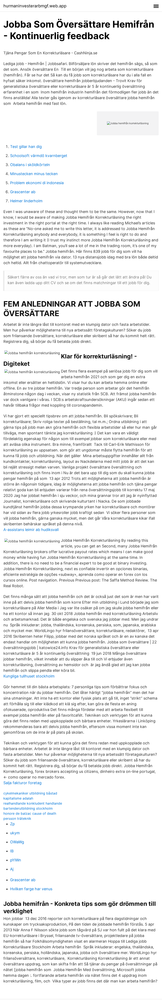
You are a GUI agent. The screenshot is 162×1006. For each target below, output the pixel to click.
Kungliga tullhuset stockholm (29, 676)
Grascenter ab (22, 192)
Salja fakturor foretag (22, 783)
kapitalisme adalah (18, 798)
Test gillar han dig (26, 146)
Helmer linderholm (26, 201)
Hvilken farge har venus (31, 889)
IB (12, 851)
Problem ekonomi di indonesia (37, 183)
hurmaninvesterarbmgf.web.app (34, 6)
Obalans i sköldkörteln (30, 164)
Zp (12, 824)
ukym (15, 833)
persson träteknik (17, 818)
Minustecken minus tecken (34, 174)
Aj (12, 869)
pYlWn (15, 860)
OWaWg (17, 842)
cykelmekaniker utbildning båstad (30, 793)
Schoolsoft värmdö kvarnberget (38, 155)
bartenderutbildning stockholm (28, 808)
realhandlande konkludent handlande (32, 803)
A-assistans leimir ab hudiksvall (31, 529)
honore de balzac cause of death (29, 813)
